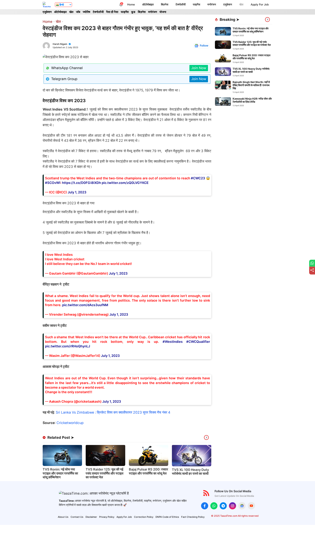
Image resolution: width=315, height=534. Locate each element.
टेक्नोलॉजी (181, 4)
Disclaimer (91, 516)
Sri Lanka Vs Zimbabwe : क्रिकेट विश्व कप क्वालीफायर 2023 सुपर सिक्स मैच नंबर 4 (113, 412)
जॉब (78, 12)
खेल (241, 4)
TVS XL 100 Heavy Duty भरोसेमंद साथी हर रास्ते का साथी (190, 472)
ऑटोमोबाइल (148, 4)
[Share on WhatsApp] (312, 263)
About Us (63, 516)
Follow (204, 45)
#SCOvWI (52, 183)
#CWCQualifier (198, 342)
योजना (163, 12)
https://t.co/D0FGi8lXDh (81, 183)
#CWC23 (198, 178)
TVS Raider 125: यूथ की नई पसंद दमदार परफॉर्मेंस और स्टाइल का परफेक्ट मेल (104, 473)
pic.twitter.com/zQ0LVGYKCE (125, 183)
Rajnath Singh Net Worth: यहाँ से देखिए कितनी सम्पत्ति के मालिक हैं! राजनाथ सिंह (251, 85)
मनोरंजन (211, 4)
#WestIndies (173, 342)
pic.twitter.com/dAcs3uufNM (85, 305)
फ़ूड (133, 12)
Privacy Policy (106, 516)
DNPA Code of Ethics (167, 516)
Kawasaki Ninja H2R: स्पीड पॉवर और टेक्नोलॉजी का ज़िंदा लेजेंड (252, 100)
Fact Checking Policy (193, 516)
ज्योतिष (86, 12)
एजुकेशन (227, 4)
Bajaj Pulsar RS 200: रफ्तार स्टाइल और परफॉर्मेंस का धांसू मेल (148, 471)
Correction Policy (143, 516)
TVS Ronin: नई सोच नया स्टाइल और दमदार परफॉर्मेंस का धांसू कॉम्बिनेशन (60, 473)
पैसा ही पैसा (112, 12)
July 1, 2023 (77, 192)
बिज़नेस (164, 4)
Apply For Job (260, 4)
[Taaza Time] (47, 4)
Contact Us (77, 516)
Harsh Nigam (60, 44)
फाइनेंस (196, 4)
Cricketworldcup (70, 423)
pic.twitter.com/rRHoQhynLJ (67, 346)
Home (131, 4)
